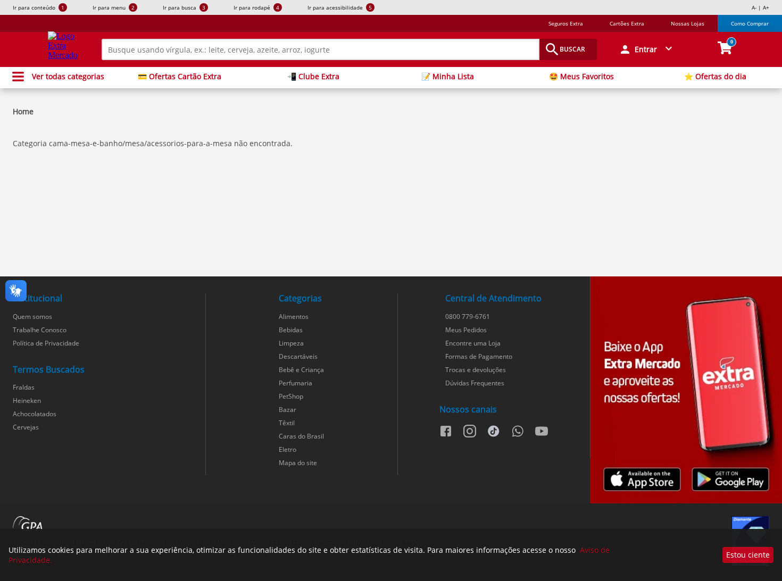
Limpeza (291, 343)
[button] (646, 49)
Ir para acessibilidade (339, 7)
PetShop (291, 396)
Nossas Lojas (687, 23)
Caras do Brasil (301, 436)
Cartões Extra (627, 23)
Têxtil (287, 422)
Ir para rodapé (256, 7)
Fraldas (24, 387)
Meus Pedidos (466, 329)
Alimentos (294, 316)
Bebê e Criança (301, 369)
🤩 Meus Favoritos (581, 76)
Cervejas (26, 427)
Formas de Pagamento (478, 356)
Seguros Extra (565, 23)
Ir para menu (114, 7)
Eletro (287, 449)
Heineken (27, 400)
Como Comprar (750, 23)
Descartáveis (298, 356)
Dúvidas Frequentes (474, 383)
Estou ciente (748, 555)
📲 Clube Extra (313, 76)
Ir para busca (184, 7)
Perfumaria (295, 383)
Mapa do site (298, 462)
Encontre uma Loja (473, 343)
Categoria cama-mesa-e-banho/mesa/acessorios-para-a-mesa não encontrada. (153, 143)
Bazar (287, 409)
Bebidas (291, 329)
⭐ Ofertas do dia (715, 76)
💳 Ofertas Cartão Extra (179, 76)
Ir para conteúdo (38, 7)
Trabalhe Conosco (39, 329)
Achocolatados (34, 413)
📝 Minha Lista (447, 76)
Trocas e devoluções (475, 369)
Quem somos (32, 316)
